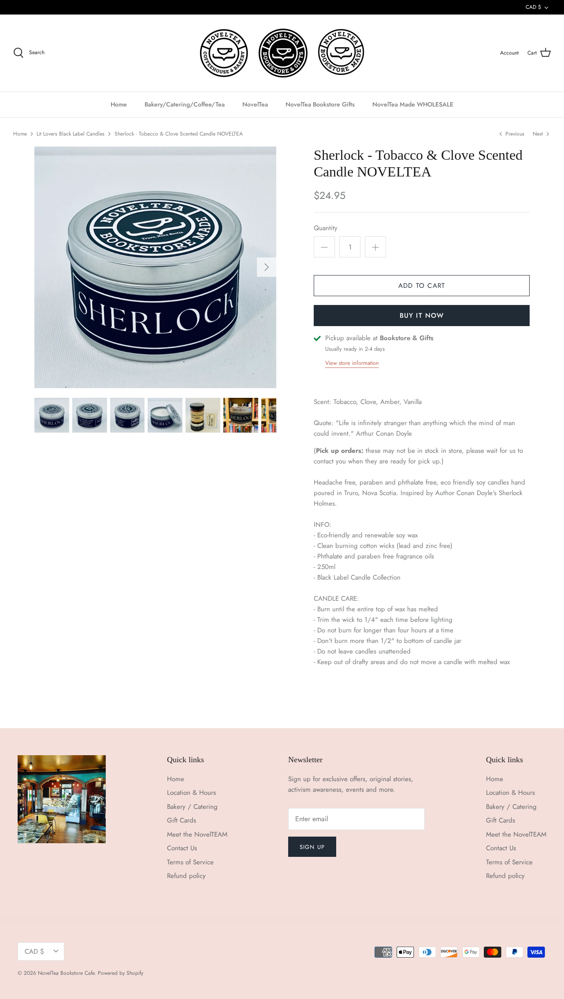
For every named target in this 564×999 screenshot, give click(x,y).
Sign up (312, 847)
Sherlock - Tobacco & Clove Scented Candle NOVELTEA (179, 134)
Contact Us (182, 848)
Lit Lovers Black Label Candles (70, 134)
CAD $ (533, 7)
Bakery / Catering (192, 807)
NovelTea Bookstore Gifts (320, 104)
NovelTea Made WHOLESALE (412, 104)
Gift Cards (181, 820)
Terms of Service (190, 862)
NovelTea (255, 104)
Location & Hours (191, 792)
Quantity (326, 228)
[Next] (266, 267)
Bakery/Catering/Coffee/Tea (185, 104)
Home (119, 104)
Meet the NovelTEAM (197, 834)
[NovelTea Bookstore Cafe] (282, 53)
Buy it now (422, 315)
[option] (155, 267)
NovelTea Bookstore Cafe (66, 973)
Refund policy (186, 876)
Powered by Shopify (120, 973)
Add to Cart (421, 285)
